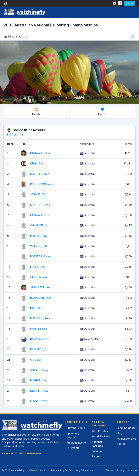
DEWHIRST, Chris (40, 349)
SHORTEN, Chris (40, 204)
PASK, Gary (37, 308)
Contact (122, 443)
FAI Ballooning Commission (23, 453)
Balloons (97, 451)
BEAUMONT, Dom (40, 297)
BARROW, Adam (39, 339)
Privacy (121, 470)
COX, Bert (36, 359)
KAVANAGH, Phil (39, 215)
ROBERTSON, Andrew (43, 184)
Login (129, 3)
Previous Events (76, 442)
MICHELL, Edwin (39, 173)
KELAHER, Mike (39, 390)
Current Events (75, 427)
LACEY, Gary (37, 266)
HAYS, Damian (38, 328)
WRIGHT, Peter (39, 246)
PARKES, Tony (38, 235)
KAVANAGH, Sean (40, 153)
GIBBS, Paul (37, 163)
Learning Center (126, 427)
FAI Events (72, 447)
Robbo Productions (39, 470)
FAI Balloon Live (126, 438)
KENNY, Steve (38, 400)
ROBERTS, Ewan (40, 256)
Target (96, 456)
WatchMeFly (17, 470)
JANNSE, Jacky (39, 369)
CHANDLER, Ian (39, 225)
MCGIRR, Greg (39, 380)
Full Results (14, 134)
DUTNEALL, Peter (40, 318)
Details (36, 114)
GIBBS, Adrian (38, 277)
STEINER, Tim (38, 194)
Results (102, 114)
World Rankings (101, 436)
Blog (119, 433)
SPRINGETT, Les (40, 287)
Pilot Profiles (100, 431)
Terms (109, 470)
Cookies (132, 470)
